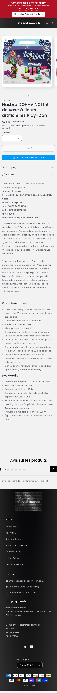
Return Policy (12, 558)
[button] (3, 23)
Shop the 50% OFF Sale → (28, 14)
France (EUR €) (27, 665)
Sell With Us (11, 532)
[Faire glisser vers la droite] (35, 96)
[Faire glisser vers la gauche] (22, 96)
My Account (12, 526)
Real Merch (31, 685)
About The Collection (17, 545)
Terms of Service (14, 564)
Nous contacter (14, 539)
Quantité (6, 132)
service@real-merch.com (30, 580)
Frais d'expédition (22, 126)
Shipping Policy (13, 551)
